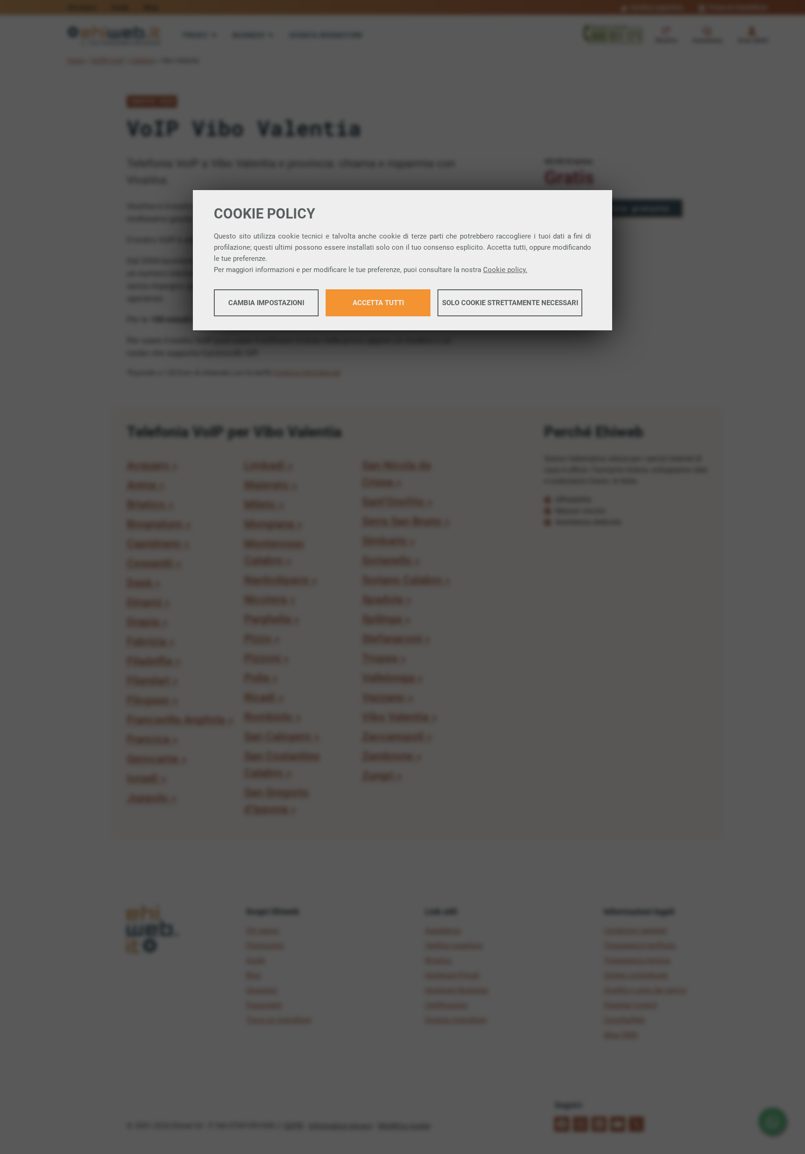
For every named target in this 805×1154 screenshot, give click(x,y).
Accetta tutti (378, 303)
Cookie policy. (505, 270)
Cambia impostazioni (266, 303)
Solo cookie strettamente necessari (510, 303)
